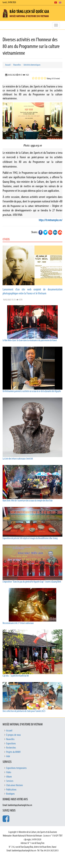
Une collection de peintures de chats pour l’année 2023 (24, 711)
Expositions (11, 743)
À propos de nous (13, 735)
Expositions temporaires (16, 768)
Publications (11, 789)
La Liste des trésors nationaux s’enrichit (18, 459)
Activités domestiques (32, 65)
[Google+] (50, 232)
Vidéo (8, 772)
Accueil (8, 65)
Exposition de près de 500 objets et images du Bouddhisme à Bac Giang (30, 538)
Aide (8, 756)
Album (9, 776)
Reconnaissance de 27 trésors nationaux (18, 623)
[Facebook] (40, 232)
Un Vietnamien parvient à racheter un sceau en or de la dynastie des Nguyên (32, 391)
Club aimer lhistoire (14, 785)
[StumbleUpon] (60, 232)
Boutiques (10, 794)
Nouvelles (17, 65)
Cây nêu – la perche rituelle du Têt (16, 676)
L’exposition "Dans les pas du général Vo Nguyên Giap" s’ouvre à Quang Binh (32, 582)
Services (9, 781)
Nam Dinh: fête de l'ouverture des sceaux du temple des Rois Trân (28, 501)
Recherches (11, 747)
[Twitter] (45, 232)
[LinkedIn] (55, 232)
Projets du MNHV (13, 752)
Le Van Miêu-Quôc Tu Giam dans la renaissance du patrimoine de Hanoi (30, 340)
